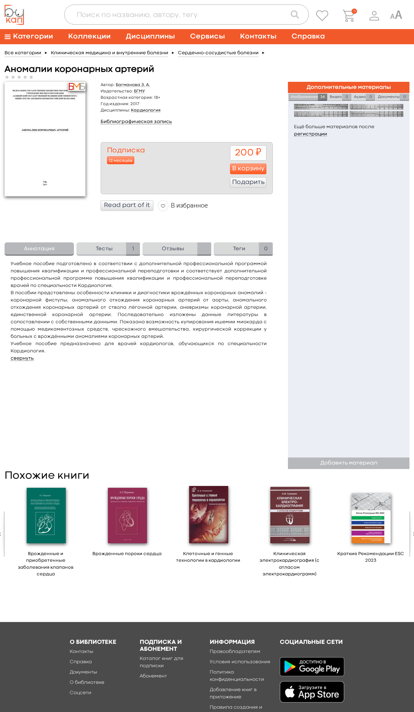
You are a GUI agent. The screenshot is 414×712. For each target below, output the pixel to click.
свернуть (22, 358)
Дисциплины (150, 36)
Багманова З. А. (133, 85)
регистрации (310, 134)
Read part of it (127, 205)
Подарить (248, 182)
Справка (308, 36)
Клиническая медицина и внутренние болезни (109, 53)
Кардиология (146, 110)
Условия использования (240, 662)
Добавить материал (348, 463)
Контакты (258, 36)
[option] (46, 533)
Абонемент (153, 676)
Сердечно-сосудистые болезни (218, 53)
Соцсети (80, 693)
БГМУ (139, 91)
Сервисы (207, 36)
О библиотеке (87, 682)
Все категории (23, 53)
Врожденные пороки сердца (127, 554)
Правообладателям (235, 652)
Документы (83, 672)
